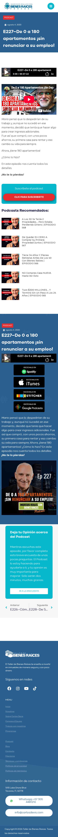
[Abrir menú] (50, 6)
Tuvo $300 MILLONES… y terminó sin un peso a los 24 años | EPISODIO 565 (39, 292)
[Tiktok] (35, 688)
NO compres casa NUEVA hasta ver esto (36, 274)
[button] (9, 18)
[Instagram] (18, 688)
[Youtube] (26, 688)
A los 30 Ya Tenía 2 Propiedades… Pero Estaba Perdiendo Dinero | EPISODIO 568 (39, 223)
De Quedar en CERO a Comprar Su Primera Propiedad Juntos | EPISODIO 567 (39, 241)
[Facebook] (9, 688)
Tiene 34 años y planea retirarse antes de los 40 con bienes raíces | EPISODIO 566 (37, 259)
